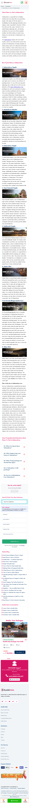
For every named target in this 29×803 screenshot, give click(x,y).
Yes (13, 491)
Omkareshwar (7, 40)
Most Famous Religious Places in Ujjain (13, 555)
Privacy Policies (13, 788)
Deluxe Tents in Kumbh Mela (10, 610)
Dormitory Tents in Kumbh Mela (11, 615)
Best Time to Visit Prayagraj (10, 561)
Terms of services (5, 788)
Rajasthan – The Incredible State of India (13, 588)
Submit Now (14, 541)
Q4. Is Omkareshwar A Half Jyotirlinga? (11, 469)
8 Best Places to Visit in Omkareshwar (12, 570)
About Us (3, 748)
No (15, 491)
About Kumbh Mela (5, 710)
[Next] (25, 639)
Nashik (2, 734)
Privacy (23, 545)
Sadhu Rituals (4, 721)
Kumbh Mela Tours (5, 759)
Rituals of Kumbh (4, 712)
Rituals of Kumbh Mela (8, 564)
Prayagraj (3, 729)
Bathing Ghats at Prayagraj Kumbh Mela (13, 568)
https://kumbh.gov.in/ (14, 796)
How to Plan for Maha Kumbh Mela (12, 566)
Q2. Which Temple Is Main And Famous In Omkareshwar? (12, 454)
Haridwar (3, 731)
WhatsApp (15, 800)
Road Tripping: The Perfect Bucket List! (13, 582)
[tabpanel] (14, 246)
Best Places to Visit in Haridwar (11, 557)
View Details (19, 652)
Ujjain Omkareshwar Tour (16, 87)
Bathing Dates (4, 715)
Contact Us (3, 750)
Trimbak (2, 740)
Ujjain (2, 737)
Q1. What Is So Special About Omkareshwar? (12, 447)
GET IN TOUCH (15, 679)
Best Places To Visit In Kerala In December (14, 600)
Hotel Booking (4, 753)
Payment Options (21, 788)
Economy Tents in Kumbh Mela (11, 612)
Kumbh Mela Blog (5, 756)
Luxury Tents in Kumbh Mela (10, 608)
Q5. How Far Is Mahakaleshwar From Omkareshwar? (12, 476)
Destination (8, 6)
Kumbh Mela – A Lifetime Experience (12, 559)
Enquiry (25, 801)
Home (2, 6)
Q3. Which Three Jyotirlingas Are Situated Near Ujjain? (13, 461)
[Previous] (3, 639)
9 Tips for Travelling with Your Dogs (12, 590)
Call (4, 801)
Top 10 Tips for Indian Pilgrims (11, 572)
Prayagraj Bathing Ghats (6, 718)
